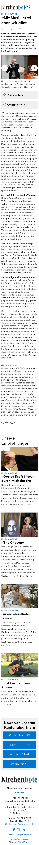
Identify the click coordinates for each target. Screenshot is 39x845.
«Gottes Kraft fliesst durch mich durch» (17, 478)
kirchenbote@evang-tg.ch (19, 824)
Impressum (26, 834)
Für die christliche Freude (15, 616)
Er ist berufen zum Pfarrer (15, 685)
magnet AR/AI (19, 754)
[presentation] (4, 68)
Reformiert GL (19, 764)
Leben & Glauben (9, 14)
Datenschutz (13, 834)
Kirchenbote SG (19, 735)
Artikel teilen (15, 104)
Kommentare (15, 94)
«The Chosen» (12, 542)
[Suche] (29, 7)
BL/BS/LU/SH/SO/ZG (19, 745)
